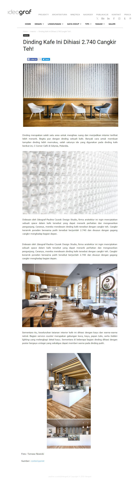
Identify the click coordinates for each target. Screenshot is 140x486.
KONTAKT (116, 14)
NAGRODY (88, 14)
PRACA (127, 14)
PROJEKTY (43, 14)
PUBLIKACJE (102, 14)
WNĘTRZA (75, 14)
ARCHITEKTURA (59, 14)
